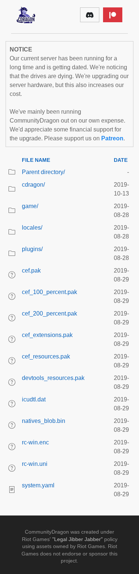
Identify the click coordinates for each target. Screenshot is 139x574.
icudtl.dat (34, 399)
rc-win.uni (34, 464)
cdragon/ (33, 184)
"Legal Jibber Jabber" (77, 539)
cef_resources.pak (46, 356)
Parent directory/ (43, 172)
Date (121, 160)
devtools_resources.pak (53, 378)
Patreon (112, 138)
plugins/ (32, 249)
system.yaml (38, 485)
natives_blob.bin (43, 421)
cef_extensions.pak (47, 335)
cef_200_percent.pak (49, 313)
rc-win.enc (35, 442)
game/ (30, 206)
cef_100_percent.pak (49, 292)
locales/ (32, 227)
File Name (36, 160)
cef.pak (31, 270)
